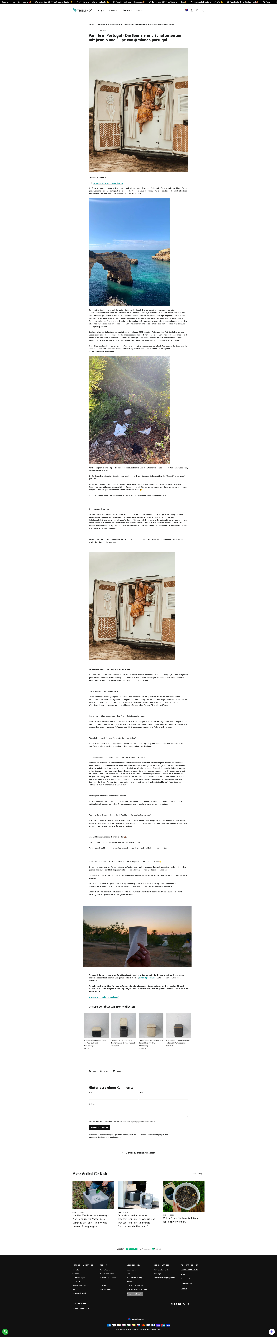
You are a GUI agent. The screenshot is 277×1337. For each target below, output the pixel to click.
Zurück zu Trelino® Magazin (140, 1152)
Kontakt (75, 1270)
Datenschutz (132, 1281)
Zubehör (184, 1288)
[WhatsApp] (5, 1332)
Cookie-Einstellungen (135, 1285)
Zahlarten (76, 1281)
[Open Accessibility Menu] (272, 1332)
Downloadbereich (79, 1293)
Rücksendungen (78, 1277)
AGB (128, 1274)
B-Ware (183, 1274)
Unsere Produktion (107, 1274)
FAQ (74, 1289)
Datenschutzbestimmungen (99, 1137)
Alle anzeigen (199, 1173)
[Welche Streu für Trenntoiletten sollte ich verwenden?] (184, 1196)
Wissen (112, 10)
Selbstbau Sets (186, 1279)
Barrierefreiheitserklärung (137, 1289)
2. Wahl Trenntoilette (80, 1308)
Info (138, 10)
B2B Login (157, 1274)
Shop (100, 10)
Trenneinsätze (186, 1283)
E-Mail (141, 1093)
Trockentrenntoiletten (189, 1269)
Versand (75, 1274)
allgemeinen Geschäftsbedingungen (150, 1135)
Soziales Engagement (108, 1277)
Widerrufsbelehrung (134, 1277)
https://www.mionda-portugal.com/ (104, 997)
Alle (91, 31)
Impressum (131, 1270)
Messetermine (105, 1289)
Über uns (126, 10)
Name (91, 1093)
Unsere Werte (105, 1270)
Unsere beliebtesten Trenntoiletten (108, 183)
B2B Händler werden (162, 1270)
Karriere (103, 1285)
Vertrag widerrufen (135, 1294)
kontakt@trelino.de (148, 978)
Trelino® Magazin (103, 24)
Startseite (92, 24)
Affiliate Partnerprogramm (164, 1277)
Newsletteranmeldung (81, 1285)
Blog (101, 1281)
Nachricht (92, 1104)
